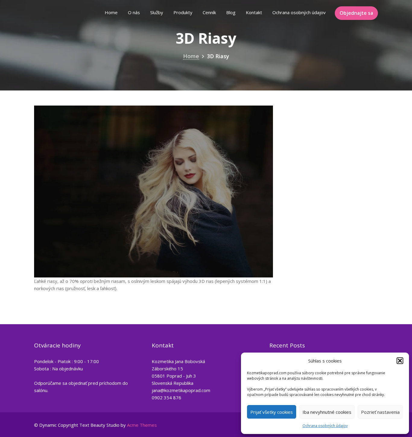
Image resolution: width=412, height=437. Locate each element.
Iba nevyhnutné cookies (327, 412)
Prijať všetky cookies (271, 412)
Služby (156, 12)
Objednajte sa (356, 13)
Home (111, 12)
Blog (231, 12)
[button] (400, 361)
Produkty (182, 12)
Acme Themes (142, 425)
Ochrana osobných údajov (325, 425)
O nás (134, 12)
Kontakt (254, 12)
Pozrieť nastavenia (380, 412)
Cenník (209, 12)
